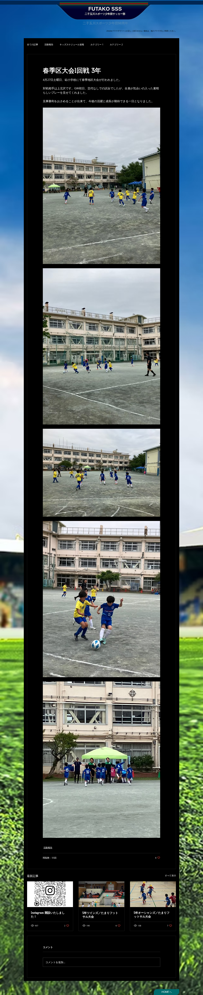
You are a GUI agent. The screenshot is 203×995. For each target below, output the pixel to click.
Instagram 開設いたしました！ (48, 914)
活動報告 (48, 44)
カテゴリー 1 (96, 44)
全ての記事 (32, 44)
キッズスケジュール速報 (72, 44)
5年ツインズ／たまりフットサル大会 (100, 914)
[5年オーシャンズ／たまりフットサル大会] (153, 894)
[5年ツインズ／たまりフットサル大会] (101, 894)
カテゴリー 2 (116, 44)
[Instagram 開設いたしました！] (50, 894)
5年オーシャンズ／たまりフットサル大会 (152, 914)
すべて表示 (170, 875)
